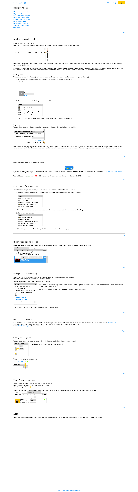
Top (123, 32)
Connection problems (19, 21)
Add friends (16, 27)
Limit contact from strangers (21, 15)
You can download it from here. (113, 171)
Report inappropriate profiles (21, 17)
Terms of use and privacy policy (71, 490)
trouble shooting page (24, 326)
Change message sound (20, 23)
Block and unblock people (20, 12)
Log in (121, 3)
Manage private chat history (21, 19)
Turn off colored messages (21, 25)
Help (108, 3)
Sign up (114, 3)
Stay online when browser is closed (23, 14)
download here (112, 323)
